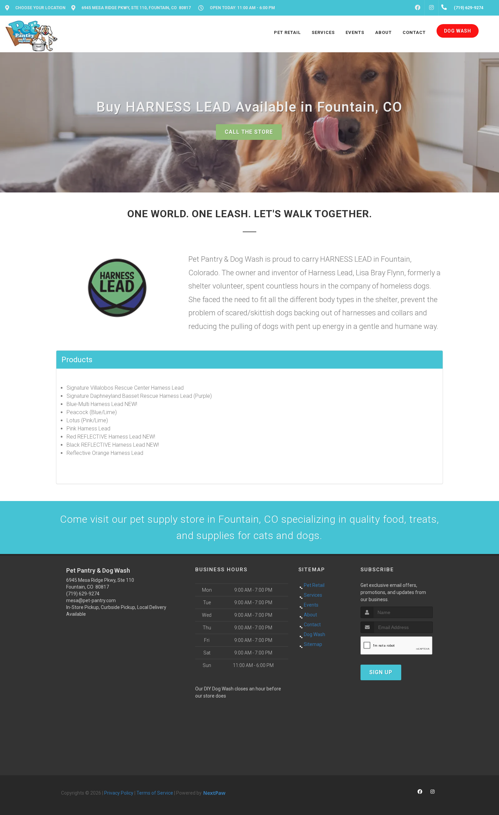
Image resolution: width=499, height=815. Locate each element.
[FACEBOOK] (417, 8)
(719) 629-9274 (82, 593)
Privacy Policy (118, 793)
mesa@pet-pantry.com (91, 600)
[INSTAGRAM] (431, 8)
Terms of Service (154, 793)
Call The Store (249, 132)
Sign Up (380, 672)
